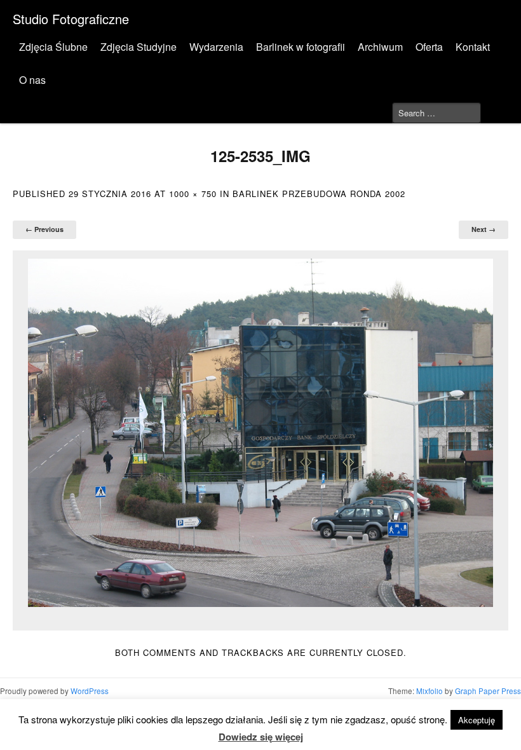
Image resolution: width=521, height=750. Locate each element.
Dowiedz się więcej (261, 736)
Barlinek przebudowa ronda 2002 (319, 194)
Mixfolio (429, 691)
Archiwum (380, 46)
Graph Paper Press (488, 691)
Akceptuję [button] (476, 720)
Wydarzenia (216, 46)
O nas (32, 79)
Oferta (429, 46)
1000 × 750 (193, 194)
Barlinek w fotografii (300, 46)
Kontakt (473, 46)
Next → (483, 229)
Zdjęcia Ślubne (53, 46)
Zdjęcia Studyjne (138, 46)
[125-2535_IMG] (260, 433)
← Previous (44, 229)
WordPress (90, 691)
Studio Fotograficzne (71, 19)
